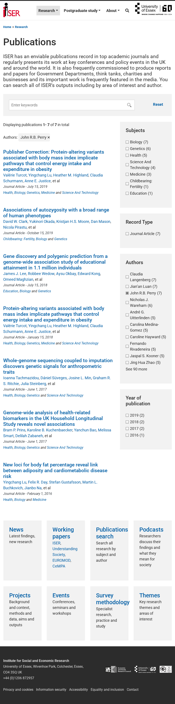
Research (46, 10)
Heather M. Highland (70, 175)
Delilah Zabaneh (29, 436)
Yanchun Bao (85, 430)
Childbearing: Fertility (18, 239)
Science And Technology (80, 193)
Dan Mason (100, 221)
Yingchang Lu (39, 175)
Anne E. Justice (38, 181)
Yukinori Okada (42, 221)
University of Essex (153, 10)
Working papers (63, 533)
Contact (133, 690)
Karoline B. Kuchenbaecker (49, 430)
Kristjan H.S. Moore (72, 221)
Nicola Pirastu (15, 227)
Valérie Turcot (15, 175)
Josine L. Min (80, 378)
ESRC (118, 669)
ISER (56, 543)
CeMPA (58, 566)
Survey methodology (113, 599)
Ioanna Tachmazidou (21, 378)
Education (10, 291)
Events (61, 595)
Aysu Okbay (66, 273)
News (16, 529)
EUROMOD (61, 560)
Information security (51, 690)
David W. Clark (15, 221)
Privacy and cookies (18, 690)
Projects (20, 595)
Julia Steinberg (33, 383)
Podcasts (151, 529)
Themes (149, 595)
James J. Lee (14, 273)
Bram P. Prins (14, 430)
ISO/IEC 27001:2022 (166, 669)
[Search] (127, 11)
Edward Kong (89, 273)
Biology (19, 193)
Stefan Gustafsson (65, 482)
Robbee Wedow (41, 273)
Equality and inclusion (107, 690)
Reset (158, 104)
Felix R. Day (37, 482)
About (111, 10)
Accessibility (78, 690)
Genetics (33, 193)
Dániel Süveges (54, 378)
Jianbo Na (33, 488)
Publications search (112, 533)
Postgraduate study (81, 10)
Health (8, 193)
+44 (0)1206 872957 (18, 678)
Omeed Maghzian (18, 279)
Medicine (48, 193)
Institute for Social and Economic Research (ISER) (11, 10)
